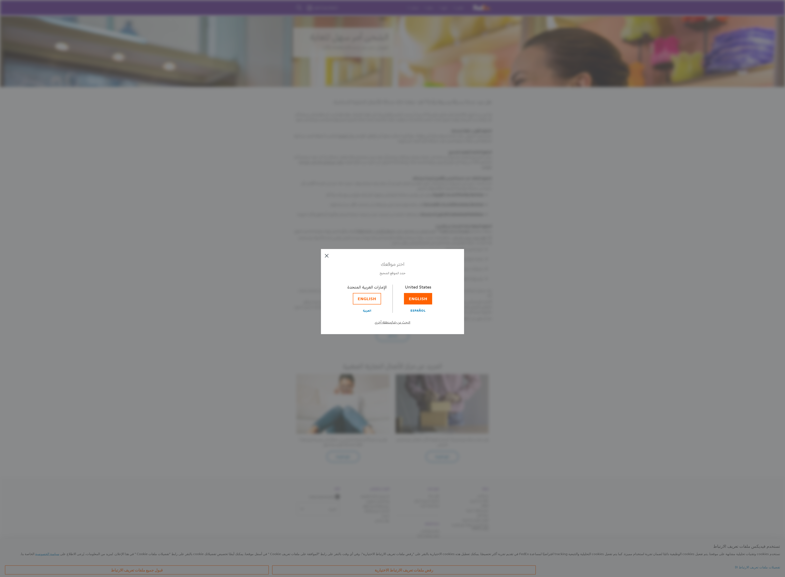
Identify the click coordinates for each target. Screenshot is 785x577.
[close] (326, 255)
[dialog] (392, 288)
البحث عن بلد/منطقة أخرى (392, 322)
